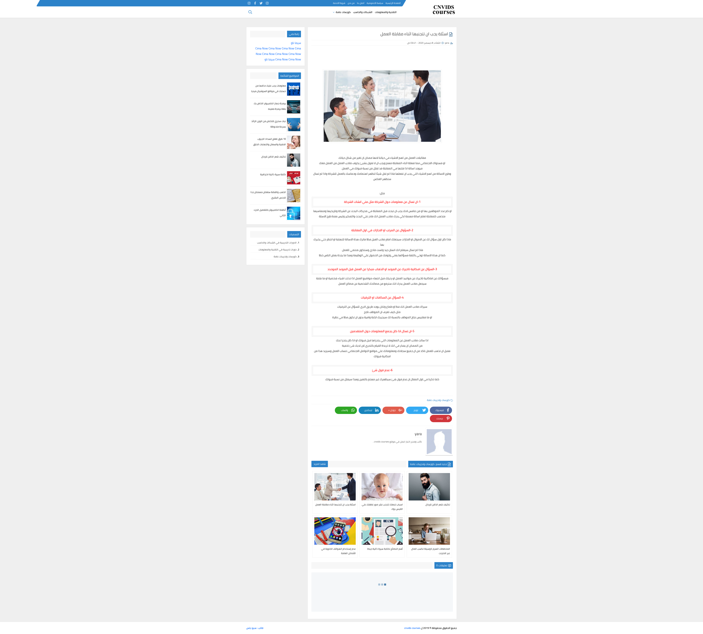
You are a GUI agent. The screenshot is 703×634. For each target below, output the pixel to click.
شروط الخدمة (339, 3)
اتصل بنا (360, 3)
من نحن (351, 3)
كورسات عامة (343, 12)
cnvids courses (412, 628)
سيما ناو (296, 43)
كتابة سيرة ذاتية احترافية (273, 174)
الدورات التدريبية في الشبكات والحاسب (277, 242)
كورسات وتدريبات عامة (438, 400)
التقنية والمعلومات (386, 12)
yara (447, 43)
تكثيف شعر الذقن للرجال (273, 156)
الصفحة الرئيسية (393, 3)
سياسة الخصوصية (375, 3)
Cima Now (261, 48)
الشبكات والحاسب (362, 12)
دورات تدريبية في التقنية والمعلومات (277, 249)
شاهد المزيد (320, 464)
